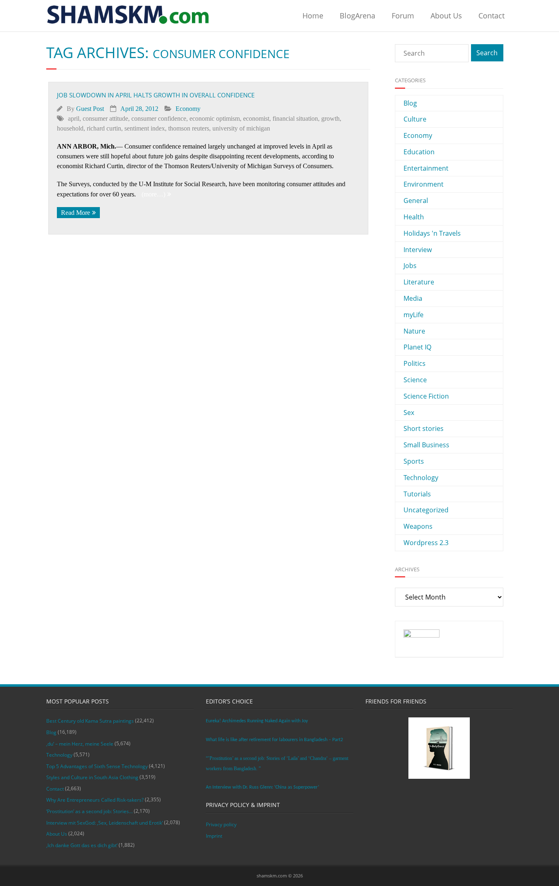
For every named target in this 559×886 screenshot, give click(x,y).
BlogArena (357, 15)
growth (330, 118)
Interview (417, 249)
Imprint (214, 835)
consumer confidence (158, 118)
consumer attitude (105, 118)
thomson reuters (188, 128)
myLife (413, 314)
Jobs (410, 265)
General (415, 200)
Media (412, 298)
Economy (188, 108)
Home (312, 15)
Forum (403, 15)
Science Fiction (426, 396)
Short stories (423, 428)
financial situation (295, 118)
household (70, 128)
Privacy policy (221, 824)
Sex (408, 412)
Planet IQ (417, 347)
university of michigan (241, 128)
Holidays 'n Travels (432, 233)
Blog (410, 103)
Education (419, 151)
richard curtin (104, 128)
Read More (75, 212)
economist (256, 118)
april (73, 118)
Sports (413, 461)
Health (413, 216)
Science (415, 379)
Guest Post (90, 108)
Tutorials (417, 493)
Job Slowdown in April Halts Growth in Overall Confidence (156, 95)
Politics (414, 363)
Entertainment (426, 168)
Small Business (426, 444)
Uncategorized (426, 509)
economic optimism (214, 118)
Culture (414, 119)
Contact (491, 15)
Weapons (418, 526)
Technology (420, 477)
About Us (446, 15)
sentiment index (144, 128)
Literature (418, 281)
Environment (423, 184)
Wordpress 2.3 (426, 542)
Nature (414, 331)
